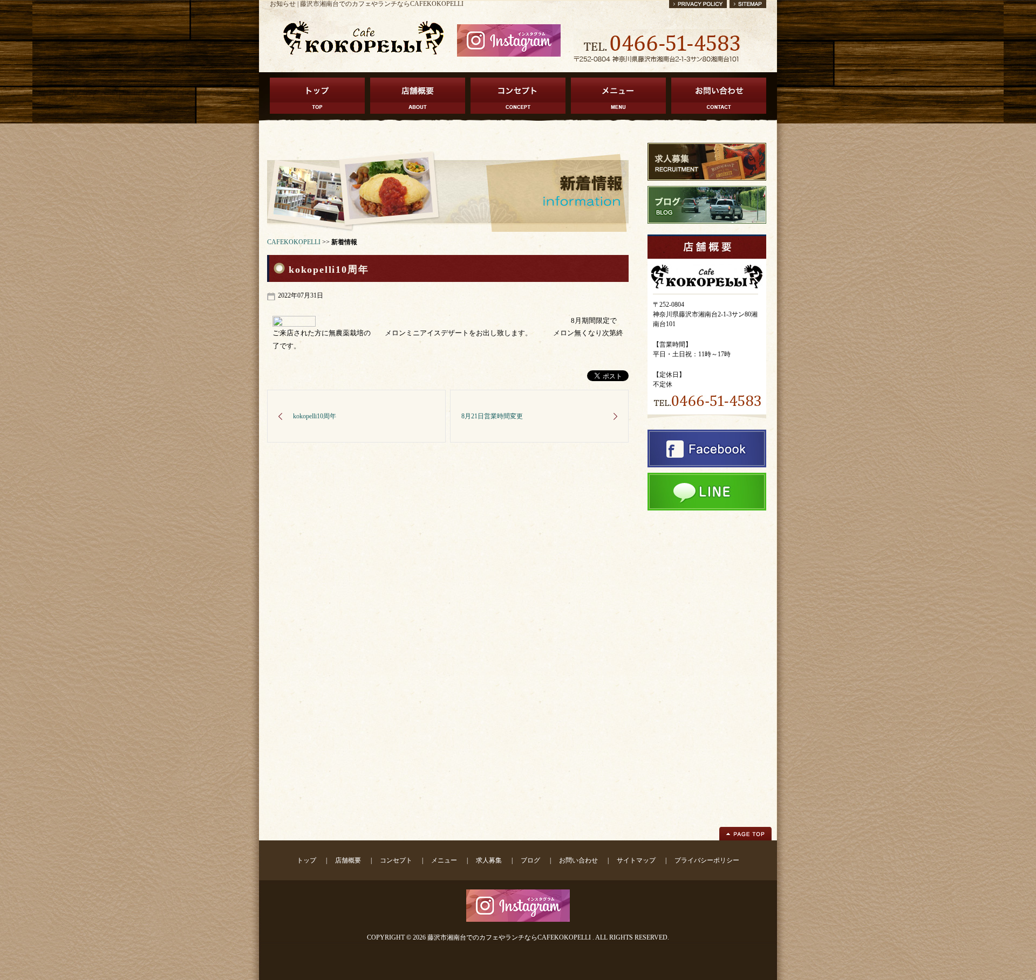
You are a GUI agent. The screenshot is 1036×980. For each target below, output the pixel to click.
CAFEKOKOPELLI (294, 242)
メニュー (444, 860)
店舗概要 (348, 860)
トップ (306, 860)
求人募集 (489, 860)
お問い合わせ (578, 860)
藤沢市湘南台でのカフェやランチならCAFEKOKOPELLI (509, 937)
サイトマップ (636, 860)
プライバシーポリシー (706, 860)
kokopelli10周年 (314, 416)
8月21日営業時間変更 (492, 416)
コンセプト (396, 860)
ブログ (530, 860)
